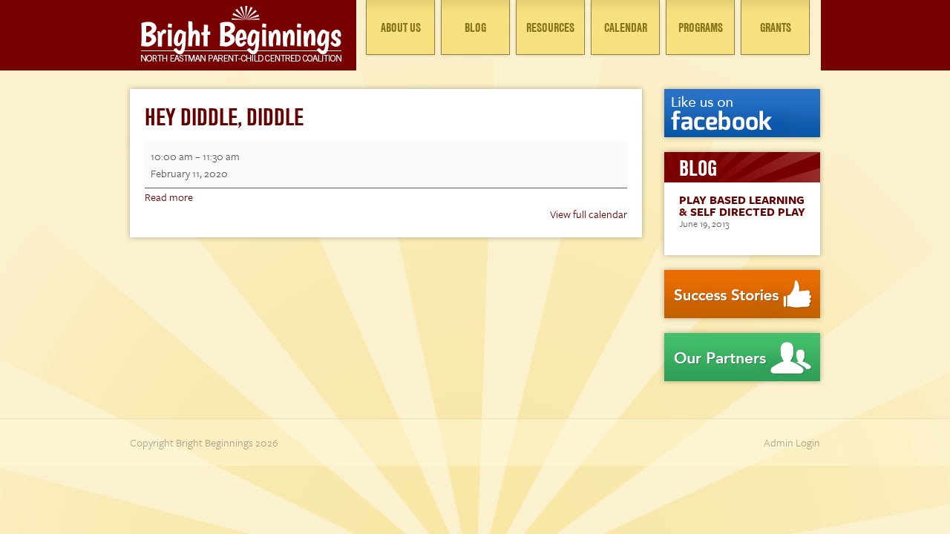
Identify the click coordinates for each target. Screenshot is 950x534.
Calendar (625, 27)
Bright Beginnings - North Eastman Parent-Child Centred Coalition (241, 33)
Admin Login (792, 442)
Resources (550, 27)
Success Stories (742, 294)
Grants (775, 27)
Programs (700, 27)
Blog (475, 27)
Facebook (742, 113)
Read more (169, 197)
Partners (742, 357)
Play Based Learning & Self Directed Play (742, 205)
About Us (401, 27)
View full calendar (588, 214)
